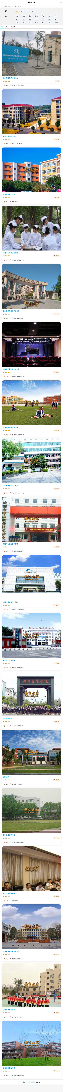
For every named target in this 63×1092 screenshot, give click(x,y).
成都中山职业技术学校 (10, 544)
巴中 (24, 22)
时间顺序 (13, 27)
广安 (17, 22)
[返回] (2, 3)
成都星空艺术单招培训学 (11, 369)
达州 (49, 19)
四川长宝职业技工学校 (10, 486)
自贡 (30, 16)
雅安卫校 (6, 777)
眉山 (30, 22)
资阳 (30, 19)
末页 (32, 1082)
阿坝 (36, 22)
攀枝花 (56, 22)
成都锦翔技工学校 (9, 194)
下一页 (28, 1082)
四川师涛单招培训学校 (10, 78)
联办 (33, 11)
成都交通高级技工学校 (10, 602)
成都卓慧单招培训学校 (10, 427)
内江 (17, 19)
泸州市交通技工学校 (9, 136)
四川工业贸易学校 (9, 835)
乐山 (24, 19)
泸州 (36, 16)
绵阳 (24, 16)
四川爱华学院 (7, 718)
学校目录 (14, 6)
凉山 (49, 22)
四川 (19, 6)
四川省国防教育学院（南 (11, 311)
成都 (17, 16)
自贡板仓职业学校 (9, 1068)
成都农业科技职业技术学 (11, 951)
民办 (27, 11)
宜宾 (36, 19)
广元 (49, 16)
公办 (22, 11)
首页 (9, 6)
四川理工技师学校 (9, 660)
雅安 (56, 19)
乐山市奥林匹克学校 (9, 893)
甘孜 (43, 22)
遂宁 (56, 16)
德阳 (43, 16)
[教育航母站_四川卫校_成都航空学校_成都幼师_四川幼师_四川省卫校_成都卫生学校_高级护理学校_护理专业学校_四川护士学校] (31, 2)
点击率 (7, 27)
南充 (43, 19)
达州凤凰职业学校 (9, 1010)
